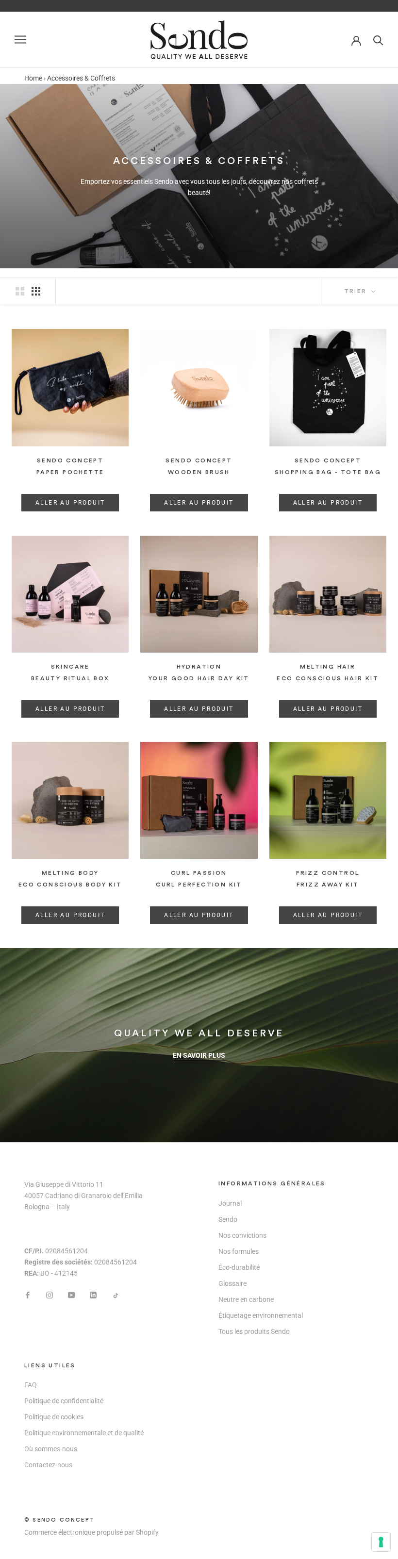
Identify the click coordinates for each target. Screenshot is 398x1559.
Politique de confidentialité (63, 1401)
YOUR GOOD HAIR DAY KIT (199, 678)
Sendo (227, 1219)
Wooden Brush (199, 472)
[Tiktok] (115, 1294)
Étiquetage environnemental (260, 1315)
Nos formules (238, 1251)
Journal (230, 1203)
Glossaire (232, 1283)
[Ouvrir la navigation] (20, 39)
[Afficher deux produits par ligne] (20, 291)
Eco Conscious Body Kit (70, 884)
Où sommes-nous (50, 1449)
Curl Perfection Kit (199, 884)
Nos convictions (242, 1235)
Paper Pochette (70, 472)
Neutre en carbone (246, 1299)
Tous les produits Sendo (254, 1331)
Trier (356, 291)
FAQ (30, 1385)
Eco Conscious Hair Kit (328, 678)
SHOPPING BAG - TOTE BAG (328, 472)
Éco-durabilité (239, 1267)
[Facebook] (27, 1294)
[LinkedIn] (93, 1294)
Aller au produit (70, 502)
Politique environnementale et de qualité (84, 1433)
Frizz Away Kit (328, 884)
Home (33, 78)
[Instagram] (49, 1294)
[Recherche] (378, 39)
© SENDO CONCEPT (59, 1520)
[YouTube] (71, 1294)
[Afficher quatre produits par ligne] (36, 291)
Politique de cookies (53, 1417)
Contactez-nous (48, 1465)
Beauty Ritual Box (70, 678)
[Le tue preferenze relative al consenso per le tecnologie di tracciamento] (381, 1542)
